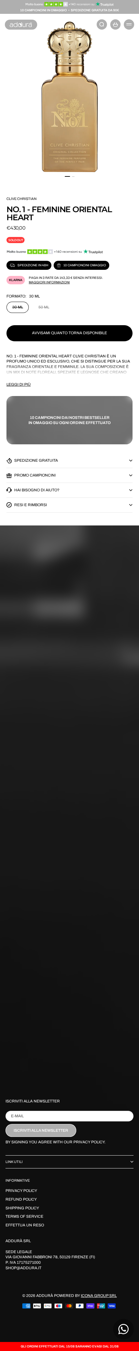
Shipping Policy (22, 1208)
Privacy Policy (21, 1190)
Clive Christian (89, 356)
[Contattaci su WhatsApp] (123, 1329)
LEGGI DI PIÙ (18, 384)
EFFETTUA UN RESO (24, 1225)
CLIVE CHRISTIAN (21, 199)
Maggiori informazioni (49, 282)
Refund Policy (21, 1199)
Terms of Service (24, 1216)
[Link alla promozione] (69, 4)
